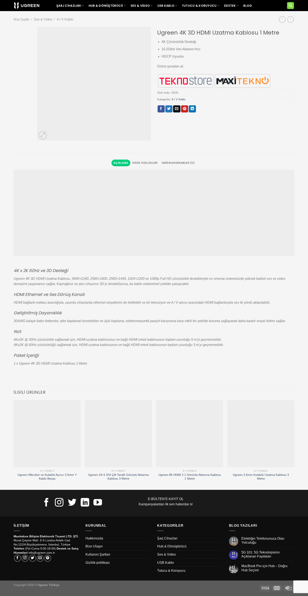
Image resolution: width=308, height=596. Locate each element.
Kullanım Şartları (97, 554)
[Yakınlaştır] (43, 135)
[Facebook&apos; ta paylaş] (161, 108)
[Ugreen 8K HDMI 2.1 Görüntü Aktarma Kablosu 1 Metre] (189, 433)
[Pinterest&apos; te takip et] (47, 558)
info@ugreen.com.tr (41, 552)
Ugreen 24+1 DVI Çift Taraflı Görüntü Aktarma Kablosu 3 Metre (118, 476)
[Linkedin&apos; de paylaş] (192, 108)
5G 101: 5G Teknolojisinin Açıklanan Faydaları (260, 554)
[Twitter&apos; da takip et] (72, 503)
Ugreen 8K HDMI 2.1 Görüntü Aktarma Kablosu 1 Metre (189, 476)
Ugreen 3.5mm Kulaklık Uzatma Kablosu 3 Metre (261, 476)
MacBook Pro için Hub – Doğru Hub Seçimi (264, 568)
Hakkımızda (94, 538)
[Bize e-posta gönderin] (40, 558)
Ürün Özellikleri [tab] (145, 163)
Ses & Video (140, 6)
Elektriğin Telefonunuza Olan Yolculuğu (262, 540)
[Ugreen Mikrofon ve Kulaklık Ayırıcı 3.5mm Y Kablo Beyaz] (47, 433)
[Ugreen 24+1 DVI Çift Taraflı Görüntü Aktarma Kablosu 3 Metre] (118, 433)
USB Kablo (166, 6)
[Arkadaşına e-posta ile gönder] (176, 108)
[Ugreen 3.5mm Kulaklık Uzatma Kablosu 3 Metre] (260, 433)
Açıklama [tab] (120, 163)
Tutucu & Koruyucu (199, 6)
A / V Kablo (65, 19)
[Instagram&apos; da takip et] (59, 503)
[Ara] (290, 5)
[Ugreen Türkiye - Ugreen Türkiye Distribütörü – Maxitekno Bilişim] (27, 5)
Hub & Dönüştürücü (106, 6)
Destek (230, 6)
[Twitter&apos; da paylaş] (168, 108)
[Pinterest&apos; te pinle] (184, 108)
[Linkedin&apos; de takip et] (85, 503)
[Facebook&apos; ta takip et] (46, 503)
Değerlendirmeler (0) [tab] (178, 163)
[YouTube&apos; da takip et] (97, 503)
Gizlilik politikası (97, 562)
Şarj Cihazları (68, 6)
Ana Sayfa (21, 19)
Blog (247, 6)
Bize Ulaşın (94, 546)
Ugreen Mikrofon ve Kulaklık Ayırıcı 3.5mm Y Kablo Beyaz (47, 476)
